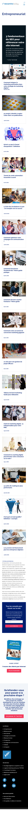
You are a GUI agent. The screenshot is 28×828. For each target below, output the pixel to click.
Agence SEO (7, 774)
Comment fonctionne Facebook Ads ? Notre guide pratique (13, 270)
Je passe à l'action (14, 716)
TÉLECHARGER (14, 671)
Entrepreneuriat (8, 729)
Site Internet (7, 733)
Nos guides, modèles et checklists (12, 801)
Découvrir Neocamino (9, 796)
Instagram (6, 747)
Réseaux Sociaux (8, 738)
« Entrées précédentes (7, 561)
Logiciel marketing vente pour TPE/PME (14, 768)
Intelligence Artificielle (9, 736)
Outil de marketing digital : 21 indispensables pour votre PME (13, 425)
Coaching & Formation (10, 770)
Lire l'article (12, 60)
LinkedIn (6, 744)
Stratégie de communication (11, 742)
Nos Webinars (7, 798)
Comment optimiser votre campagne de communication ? (14, 239)
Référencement (8, 731)
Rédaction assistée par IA (10, 772)
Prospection (7, 740)
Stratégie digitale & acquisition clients (14, 765)
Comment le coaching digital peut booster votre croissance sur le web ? (14, 456)
